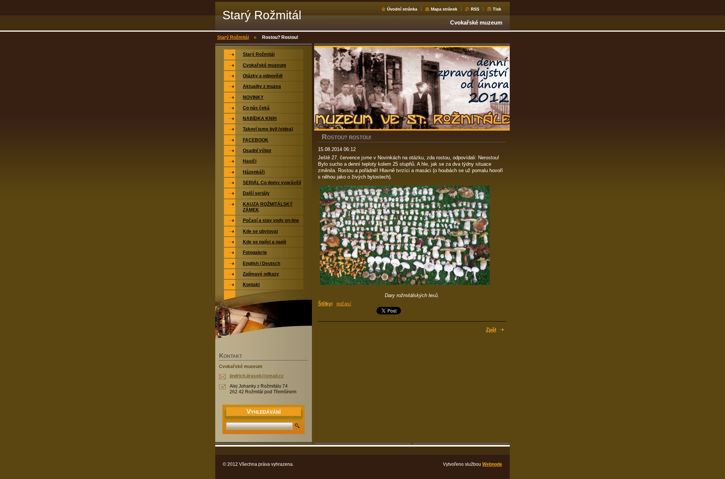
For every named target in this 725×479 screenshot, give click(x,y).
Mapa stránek (444, 9)
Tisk (497, 9)
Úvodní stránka (402, 9)
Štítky (324, 303)
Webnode (492, 464)
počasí (343, 303)
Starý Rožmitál (233, 37)
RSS (475, 9)
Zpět (491, 330)
